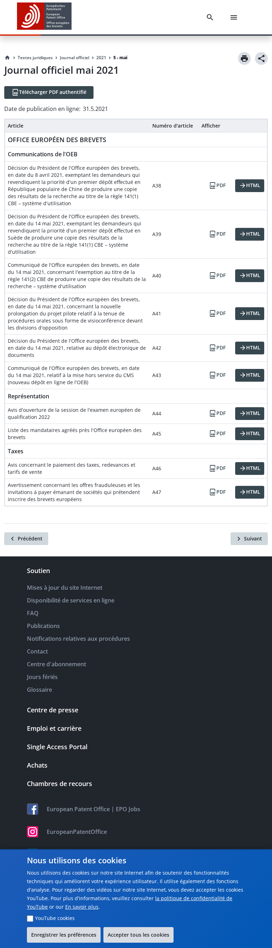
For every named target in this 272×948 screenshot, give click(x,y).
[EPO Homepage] (44, 17)
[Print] (244, 58)
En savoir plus (81, 906)
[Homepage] (7, 58)
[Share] (261, 58)
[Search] (211, 17)
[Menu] (235, 17)
